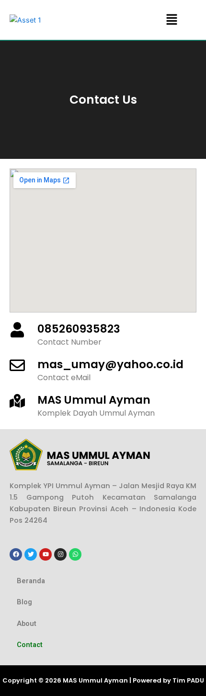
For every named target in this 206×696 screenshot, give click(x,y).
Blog (24, 602)
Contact (30, 644)
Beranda (31, 580)
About (26, 623)
